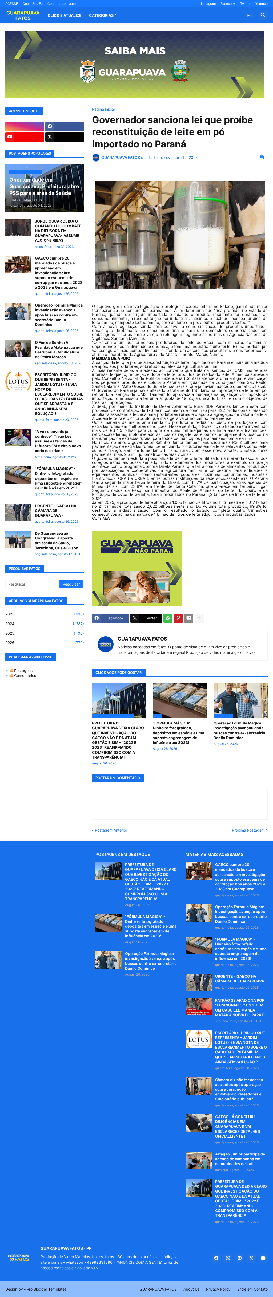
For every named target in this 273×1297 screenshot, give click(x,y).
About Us (191, 1289)
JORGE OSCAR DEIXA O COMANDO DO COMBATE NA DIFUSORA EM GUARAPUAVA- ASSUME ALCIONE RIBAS (58, 231)
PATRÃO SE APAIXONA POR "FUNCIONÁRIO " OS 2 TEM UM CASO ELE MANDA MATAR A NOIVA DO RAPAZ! (240, 1007)
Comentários (24, 675)
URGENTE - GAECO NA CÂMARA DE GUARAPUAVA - (55, 511)
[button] (250, 15)
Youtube (261, 4)
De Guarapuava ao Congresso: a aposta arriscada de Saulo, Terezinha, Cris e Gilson (56, 540)
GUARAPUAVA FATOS (142, 639)
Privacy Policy (218, 1289)
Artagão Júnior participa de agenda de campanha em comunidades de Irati (240, 1159)
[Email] (188, 618)
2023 (44, 614)
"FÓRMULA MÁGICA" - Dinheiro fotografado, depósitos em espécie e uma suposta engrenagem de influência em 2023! (178, 733)
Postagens (23, 670)
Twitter (245, 4)
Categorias (101, 15)
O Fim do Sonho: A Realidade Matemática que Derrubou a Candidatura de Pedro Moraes (59, 349)
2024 (44, 623)
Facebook (227, 4)
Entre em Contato (252, 1289)
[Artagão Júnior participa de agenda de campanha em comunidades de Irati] (199, 1160)
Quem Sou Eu (33, 4)
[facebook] (64, 126)
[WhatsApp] (167, 618)
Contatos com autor (62, 4)
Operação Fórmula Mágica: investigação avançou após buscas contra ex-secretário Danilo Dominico (239, 730)
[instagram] (24, 126)
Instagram (208, 4)
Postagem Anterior (111, 830)
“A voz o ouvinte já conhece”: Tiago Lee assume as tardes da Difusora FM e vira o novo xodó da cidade (58, 441)
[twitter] (64, 137)
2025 (44, 633)
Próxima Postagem (248, 830)
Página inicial (103, 109)
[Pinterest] (178, 618)
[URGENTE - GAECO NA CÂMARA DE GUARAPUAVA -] (18, 512)
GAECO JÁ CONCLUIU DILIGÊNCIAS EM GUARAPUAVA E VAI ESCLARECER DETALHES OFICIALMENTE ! (237, 1126)
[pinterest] (239, 1258)
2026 (44, 642)
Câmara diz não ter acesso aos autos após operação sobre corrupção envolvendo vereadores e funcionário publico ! (239, 1089)
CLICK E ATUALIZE (65, 15)
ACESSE (11, 4)
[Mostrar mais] (199, 618)
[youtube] (24, 137)
